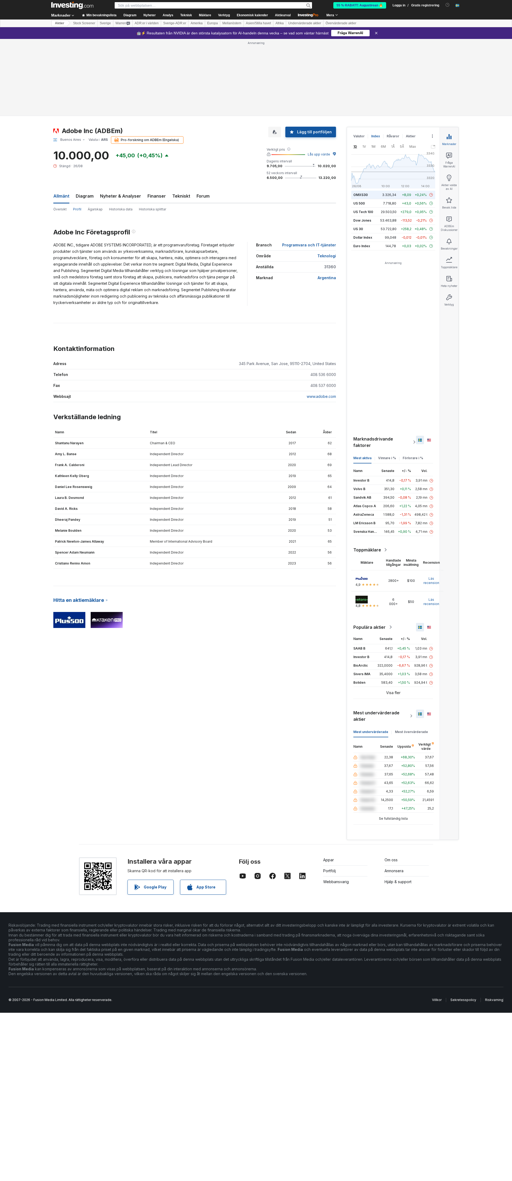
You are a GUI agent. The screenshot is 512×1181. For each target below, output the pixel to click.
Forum (203, 196)
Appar (328, 860)
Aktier (59, 23)
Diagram (85, 196)
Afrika (279, 23)
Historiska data (121, 209)
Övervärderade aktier (341, 23)
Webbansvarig (336, 881)
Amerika (197, 23)
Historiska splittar (152, 209)
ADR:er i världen (147, 23)
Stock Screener (84, 23)
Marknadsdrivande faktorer (373, 442)
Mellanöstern (231, 23)
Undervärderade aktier (304, 23)
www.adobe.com (321, 396)
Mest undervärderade (370, 732)
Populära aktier (369, 627)
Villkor (437, 1000)
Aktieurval (283, 15)
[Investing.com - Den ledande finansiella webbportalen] (72, 5)
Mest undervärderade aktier (376, 716)
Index (375, 136)
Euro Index (361, 246)
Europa (212, 23)
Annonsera (394, 870)
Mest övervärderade (411, 732)
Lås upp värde (319, 154)
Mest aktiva (362, 458)
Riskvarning (494, 1000)
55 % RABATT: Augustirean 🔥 (360, 5)
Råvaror (393, 136)
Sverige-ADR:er (174, 23)
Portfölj (329, 870)
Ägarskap (95, 209)
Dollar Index (362, 237)
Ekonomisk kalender (252, 15)
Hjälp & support (398, 881)
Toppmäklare (367, 550)
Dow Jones (362, 220)
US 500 (359, 203)
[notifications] (448, 4)
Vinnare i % (387, 458)
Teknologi (326, 256)
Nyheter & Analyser (120, 196)
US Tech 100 (363, 212)
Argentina (327, 277)
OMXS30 (360, 195)
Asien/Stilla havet (258, 23)
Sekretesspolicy (463, 1000)
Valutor (359, 136)
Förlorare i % (413, 458)
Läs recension (431, 581)
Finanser (156, 196)
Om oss (391, 860)
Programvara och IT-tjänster (309, 245)
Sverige (105, 23)
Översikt (60, 209)
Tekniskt (181, 196)
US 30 (358, 229)
